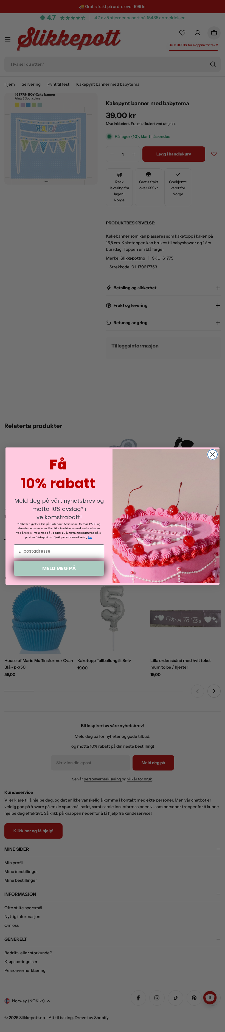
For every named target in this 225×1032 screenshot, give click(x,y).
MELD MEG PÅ (59, 568)
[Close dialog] (212, 454)
